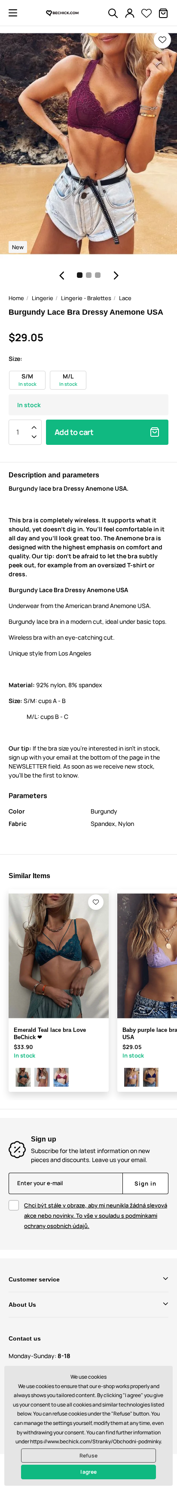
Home (16, 298)
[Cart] (163, 13)
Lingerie (42, 298)
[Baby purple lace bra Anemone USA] (131, 1077)
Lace (125, 298)
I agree (88, 1471)
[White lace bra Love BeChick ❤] (42, 1077)
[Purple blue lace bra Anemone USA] (150, 1077)
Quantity (17, 432)
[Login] (130, 13)
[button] (13, 13)
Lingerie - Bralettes (86, 298)
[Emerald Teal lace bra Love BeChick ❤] (23, 1077)
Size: (15, 359)
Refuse (88, 1455)
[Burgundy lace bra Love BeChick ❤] (61, 1077)
